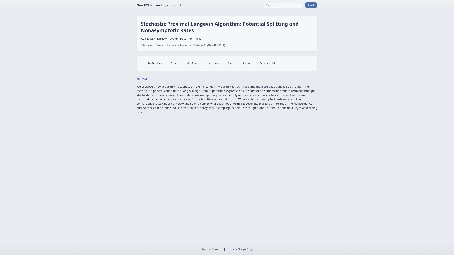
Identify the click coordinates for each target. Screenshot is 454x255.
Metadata (213, 63)
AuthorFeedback (153, 63)
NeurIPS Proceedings (152, 5)
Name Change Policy (242, 249)
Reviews (247, 63)
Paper (231, 63)
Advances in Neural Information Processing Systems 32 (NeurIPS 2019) (183, 45)
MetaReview (193, 63)
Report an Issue (209, 249)
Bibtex (174, 63)
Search (311, 5)
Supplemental (267, 63)
